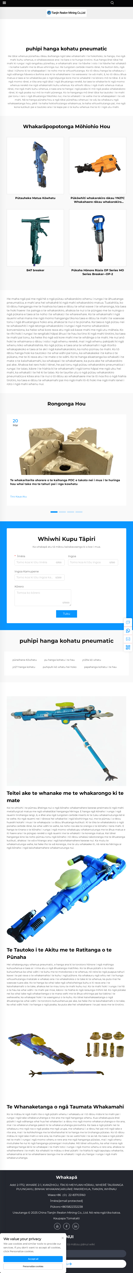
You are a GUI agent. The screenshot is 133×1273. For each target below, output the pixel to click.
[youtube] (57, 1226)
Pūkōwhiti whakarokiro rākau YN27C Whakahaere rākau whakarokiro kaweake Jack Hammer (98, 200)
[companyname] (66, 13)
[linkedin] (75, 1226)
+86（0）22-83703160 (71, 1195)
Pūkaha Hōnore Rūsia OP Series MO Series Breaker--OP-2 (97, 272)
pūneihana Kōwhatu (24, 659)
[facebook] (66, 1226)
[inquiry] (128, 622)
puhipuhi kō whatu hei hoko (60, 667)
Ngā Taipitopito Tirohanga (35, 165)
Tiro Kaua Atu (18, 496)
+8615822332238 (72, 1206)
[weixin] (128, 647)
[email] (128, 639)
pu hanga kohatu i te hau (59, 659)
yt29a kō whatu (91, 659)
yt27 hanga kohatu (23, 667)
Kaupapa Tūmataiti (66, 1218)
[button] (54, 512)
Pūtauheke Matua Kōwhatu (35, 198)
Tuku (66, 613)
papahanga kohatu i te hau (100, 667)
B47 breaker (35, 270)
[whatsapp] (128, 630)
